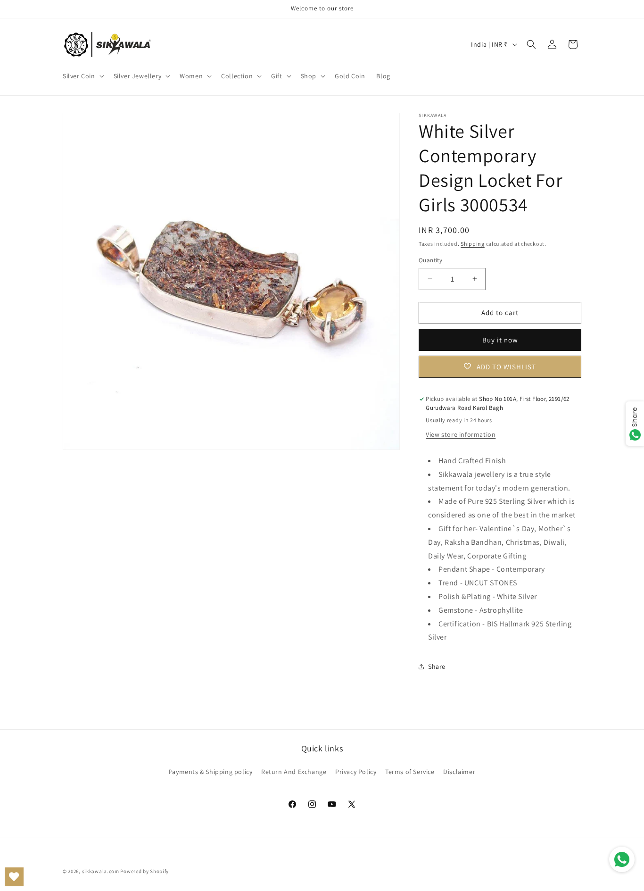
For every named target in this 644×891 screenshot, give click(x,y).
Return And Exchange (293, 771)
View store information (460, 434)
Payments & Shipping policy (211, 771)
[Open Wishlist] (14, 876)
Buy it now (500, 339)
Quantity (430, 260)
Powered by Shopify (144, 871)
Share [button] (437, 666)
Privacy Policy (355, 771)
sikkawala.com (100, 871)
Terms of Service (410, 771)
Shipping (473, 243)
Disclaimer (459, 771)
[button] (82, 76)
